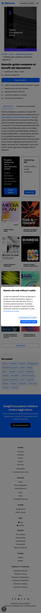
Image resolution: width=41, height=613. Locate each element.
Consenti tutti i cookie (28, 322)
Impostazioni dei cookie (28, 318)
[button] (4, 609)
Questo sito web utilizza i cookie (19, 290)
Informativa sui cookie (11, 311)
